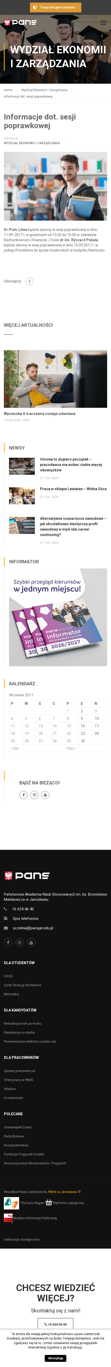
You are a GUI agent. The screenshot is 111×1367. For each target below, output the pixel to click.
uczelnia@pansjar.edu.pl (33, 928)
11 (13, 726)
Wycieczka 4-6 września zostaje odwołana (39, 414)
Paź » (71, 748)
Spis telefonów (25, 918)
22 (69, 733)
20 (41, 733)
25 (13, 741)
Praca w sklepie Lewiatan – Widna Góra (73, 489)
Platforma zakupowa (68, 1203)
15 (69, 726)
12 (27, 726)
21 (55, 733)
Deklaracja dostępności (21, 1239)
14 (55, 726)
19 (27, 733)
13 (41, 726)
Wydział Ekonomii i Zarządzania (32, 143)
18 (13, 733)
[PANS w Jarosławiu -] (20, 24)
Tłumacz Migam (33, 1203)
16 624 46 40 (23, 909)
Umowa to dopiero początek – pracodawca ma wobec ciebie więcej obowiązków (71, 464)
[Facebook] (29, 281)
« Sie (15, 748)
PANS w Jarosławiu (62, 1192)
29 (69, 741)
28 (55, 741)
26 (27, 741)
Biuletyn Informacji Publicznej (35, 1218)
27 (41, 741)
